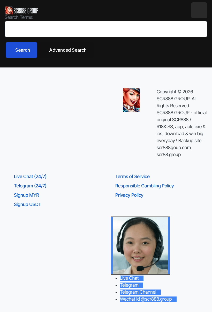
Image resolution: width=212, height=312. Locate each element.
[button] (199, 10)
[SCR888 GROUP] (22, 10)
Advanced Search (68, 50)
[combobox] (106, 29)
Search (22, 50)
